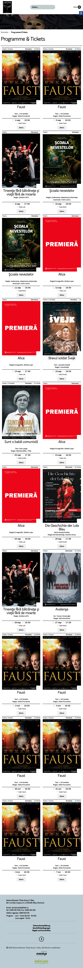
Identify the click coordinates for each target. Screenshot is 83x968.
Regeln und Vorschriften (41, 930)
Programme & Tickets (19, 32)
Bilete (21, 128)
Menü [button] (75, 7)
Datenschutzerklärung (41, 925)
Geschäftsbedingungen (41, 928)
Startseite (4, 32)
